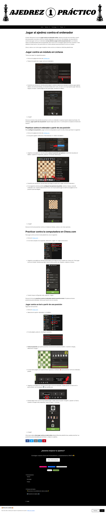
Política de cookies (31, 510)
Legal (28, 501)
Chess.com (35, 238)
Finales (61, 27)
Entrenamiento (30, 474)
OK (102, 510)
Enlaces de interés (31, 489)
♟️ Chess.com (56, 470)
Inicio (42, 27)
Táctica (46, 27)
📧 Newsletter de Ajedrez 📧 (33, 493)
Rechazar (95, 510)
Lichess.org (46, 58)
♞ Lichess (49, 470)
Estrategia (54, 27)
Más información (53, 460)
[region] (53, 509)
